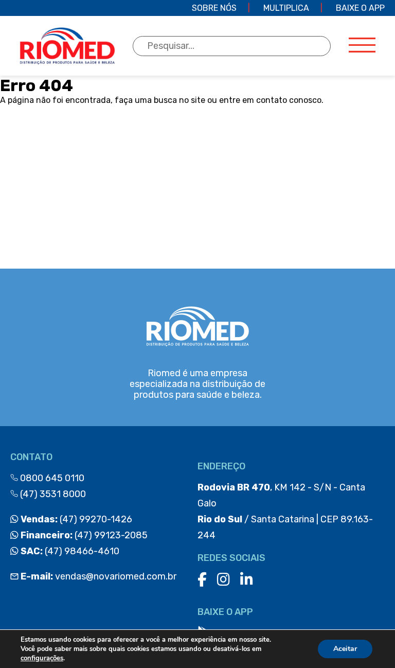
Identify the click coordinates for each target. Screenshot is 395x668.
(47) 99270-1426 (75, 519)
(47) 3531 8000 (52, 494)
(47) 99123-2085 (83, 535)
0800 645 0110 (51, 478)
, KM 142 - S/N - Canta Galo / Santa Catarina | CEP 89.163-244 (285, 511)
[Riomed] (67, 45)
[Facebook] (202, 579)
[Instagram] (223, 579)
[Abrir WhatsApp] (369, 642)
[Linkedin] (246, 579)
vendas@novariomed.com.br (98, 576)
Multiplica (286, 8)
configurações (42, 658)
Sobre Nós (214, 8)
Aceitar (345, 649)
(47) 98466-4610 (69, 551)
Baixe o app (360, 8)
